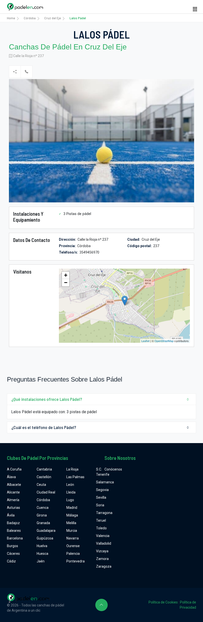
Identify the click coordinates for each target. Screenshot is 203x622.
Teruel (101, 520)
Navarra (72, 538)
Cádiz (11, 561)
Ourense (73, 546)
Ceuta (41, 485)
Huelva (42, 546)
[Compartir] (15, 71)
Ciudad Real (46, 492)
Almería (13, 500)
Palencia (73, 554)
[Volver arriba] (101, 605)
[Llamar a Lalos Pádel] (26, 71)
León (70, 485)
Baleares (14, 531)
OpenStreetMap (164, 341)
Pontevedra (75, 561)
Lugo (70, 500)
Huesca (42, 554)
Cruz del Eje (52, 18)
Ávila (11, 515)
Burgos (12, 546)
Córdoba (30, 18)
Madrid (71, 508)
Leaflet (145, 341)
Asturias (13, 508)
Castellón (44, 477)
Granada (43, 523)
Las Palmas (75, 477)
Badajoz (13, 523)
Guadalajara (46, 531)
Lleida (71, 492)
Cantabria (44, 469)
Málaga (72, 515)
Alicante (13, 492)
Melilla (71, 523)
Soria (100, 505)
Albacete (14, 485)
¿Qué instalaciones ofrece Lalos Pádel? (46, 399)
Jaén (41, 561)
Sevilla (101, 497)
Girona (42, 515)
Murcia (71, 531)
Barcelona (15, 538)
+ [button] (65, 275)
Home (11, 18)
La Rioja (72, 469)
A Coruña (14, 469)
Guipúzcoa (45, 538)
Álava (11, 477)
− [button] (65, 282)
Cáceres (13, 554)
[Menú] (195, 9)
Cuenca (43, 508)
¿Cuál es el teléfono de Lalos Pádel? (43, 427)
